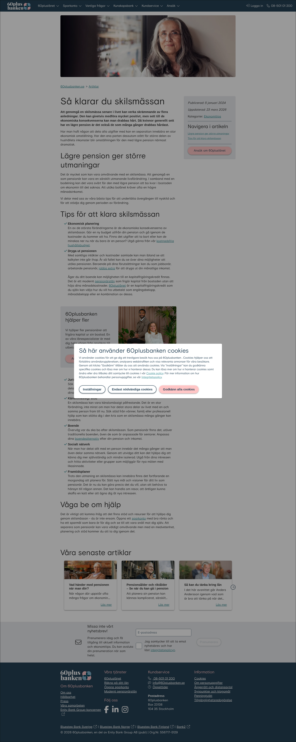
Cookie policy (154, 373)
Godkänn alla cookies (179, 389)
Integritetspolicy (152, 377)
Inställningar (92, 389)
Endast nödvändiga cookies (132, 389)
